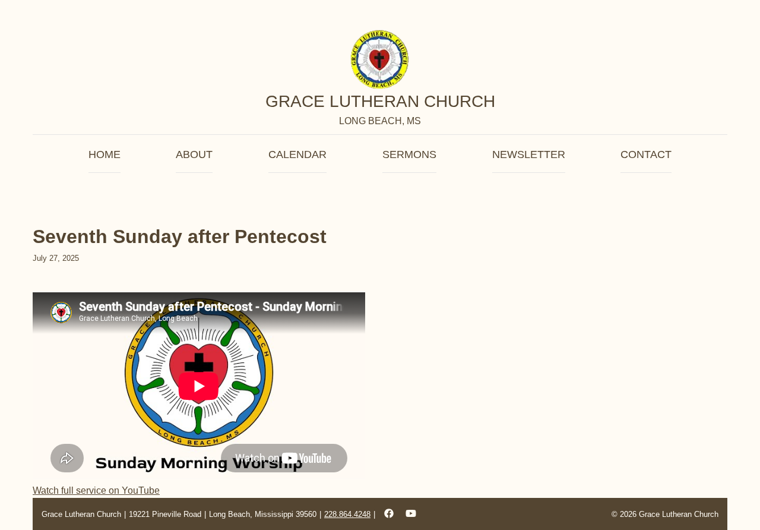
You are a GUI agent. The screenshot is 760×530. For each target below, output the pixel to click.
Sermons (409, 154)
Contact (646, 154)
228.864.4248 (347, 514)
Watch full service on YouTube (96, 490)
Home (104, 154)
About (194, 154)
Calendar (297, 154)
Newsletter (528, 154)
